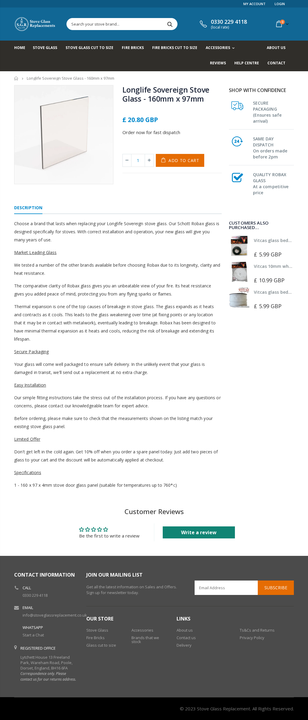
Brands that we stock (145, 639)
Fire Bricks (95, 637)
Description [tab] (28, 207)
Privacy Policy (252, 637)
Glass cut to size (101, 645)
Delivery (184, 645)
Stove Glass (97, 630)
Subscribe (275, 587)
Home (16, 78)
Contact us (186, 637)
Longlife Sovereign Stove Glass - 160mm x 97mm (165, 94)
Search (170, 24)
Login (280, 4)
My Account (254, 4)
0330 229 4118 (35, 595)
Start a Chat (33, 635)
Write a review (199, 532)
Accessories (142, 630)
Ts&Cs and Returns (257, 630)
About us (185, 630)
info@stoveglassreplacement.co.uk (55, 615)
